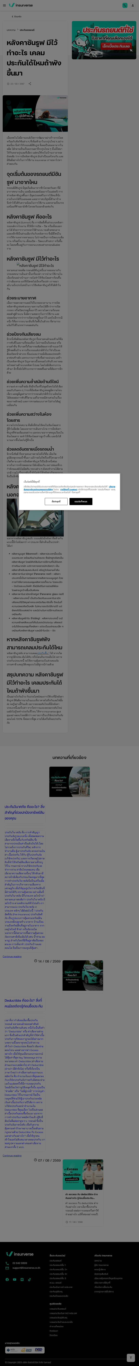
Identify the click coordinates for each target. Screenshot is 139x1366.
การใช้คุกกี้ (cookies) (68, 489)
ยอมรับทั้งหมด (81, 501)
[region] (69, 491)
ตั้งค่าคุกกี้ (56, 501)
